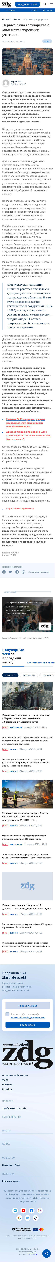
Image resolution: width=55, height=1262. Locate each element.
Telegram (15, 1211)
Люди (17, 1165)
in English (7, 1089)
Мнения (6, 1130)
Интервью (7, 1165)
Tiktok (36, 1218)
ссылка (9, 620)
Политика (8, 1174)
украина (29, 675)
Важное (17, 19)
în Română (7, 1084)
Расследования (11, 1117)
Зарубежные (16, 727)
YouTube (23, 1211)
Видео (6, 1144)
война (11, 675)
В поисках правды (11, 1181)
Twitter (27, 1218)
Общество (8, 1158)
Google (19, 1218)
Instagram (40, 1211)
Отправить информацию (15, 1075)
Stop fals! (22, 1108)
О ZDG (5, 1079)
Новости (7, 1101)
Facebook (32, 1211)
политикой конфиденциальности (28, 1017)
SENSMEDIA (32, 1254)
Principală (6, 19)
